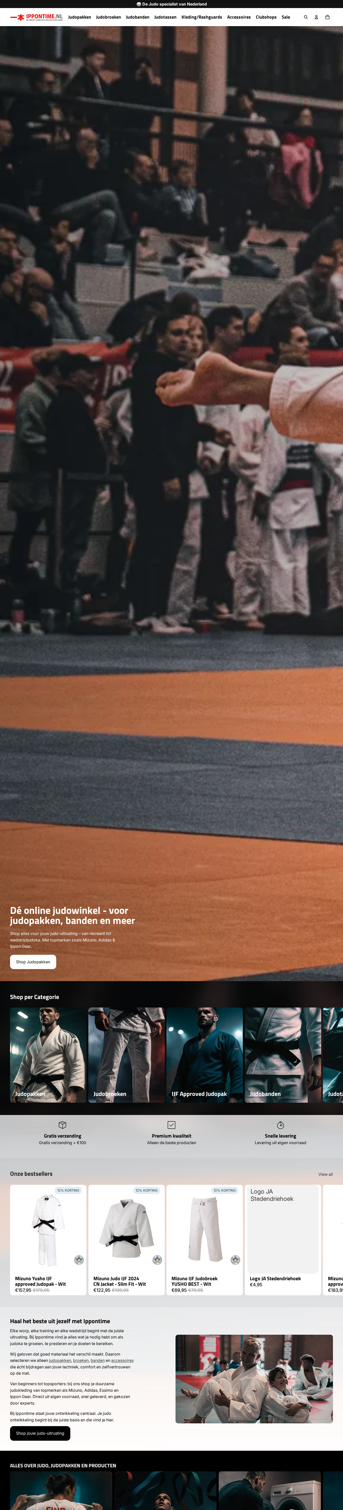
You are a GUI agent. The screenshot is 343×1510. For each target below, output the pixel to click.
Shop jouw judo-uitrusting (40, 1433)
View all (325, 1174)
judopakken (60, 1360)
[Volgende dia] (327, 1055)
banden (98, 1360)
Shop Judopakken (33, 961)
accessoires (122, 1360)
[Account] (316, 17)
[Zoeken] (305, 17)
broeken (81, 1360)
